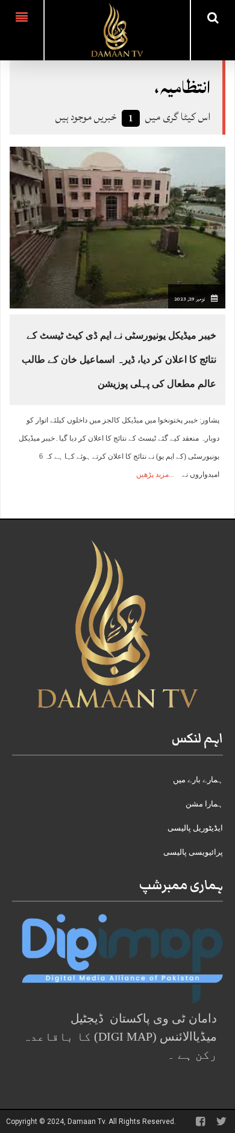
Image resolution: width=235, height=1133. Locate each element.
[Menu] (21, 30)
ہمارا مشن (204, 803)
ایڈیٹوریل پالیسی (195, 827)
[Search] (213, 17)
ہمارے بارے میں (198, 779)
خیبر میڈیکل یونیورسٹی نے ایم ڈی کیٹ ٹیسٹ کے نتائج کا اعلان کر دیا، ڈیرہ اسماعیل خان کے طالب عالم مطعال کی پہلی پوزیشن (119, 359)
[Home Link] (117, 29)
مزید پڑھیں (152, 474)
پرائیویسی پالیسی (193, 852)
